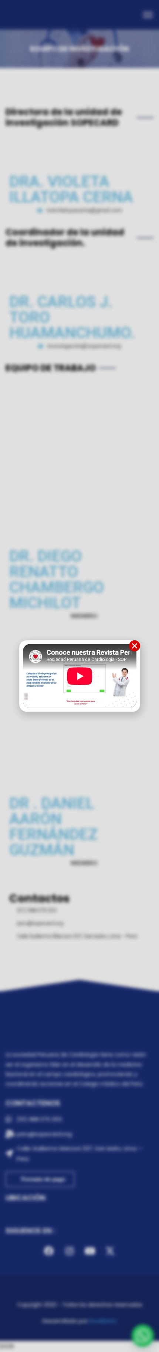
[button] (134, 645)
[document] (79, 676)
